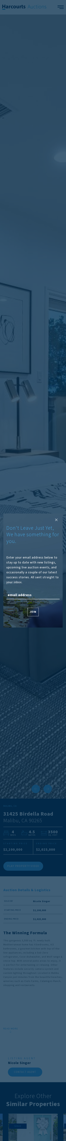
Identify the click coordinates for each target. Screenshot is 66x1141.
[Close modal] (56, 519)
